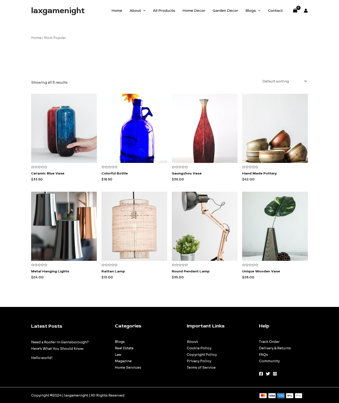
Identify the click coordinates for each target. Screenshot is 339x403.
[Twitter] (268, 374)
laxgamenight (58, 11)
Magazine (123, 361)
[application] (143, 11)
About (135, 10)
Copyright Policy (202, 354)
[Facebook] (261, 374)
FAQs (263, 354)
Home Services (128, 367)
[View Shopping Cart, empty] (295, 11)
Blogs (251, 10)
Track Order (269, 341)
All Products (164, 10)
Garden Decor (225, 10)
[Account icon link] (306, 11)
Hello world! (42, 358)
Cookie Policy (199, 348)
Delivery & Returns (275, 348)
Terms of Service (201, 367)
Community (269, 361)
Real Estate (124, 348)
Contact (275, 10)
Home (117, 10)
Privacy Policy (199, 361)
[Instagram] (275, 374)
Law (118, 354)
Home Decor (194, 10)
